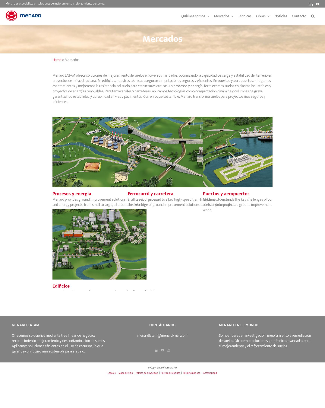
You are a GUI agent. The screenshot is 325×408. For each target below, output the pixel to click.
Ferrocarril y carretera (181, 148)
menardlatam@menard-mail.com (162, 335)
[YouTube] (162, 350)
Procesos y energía (106, 148)
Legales (112, 373)
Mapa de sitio (125, 373)
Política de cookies (170, 373)
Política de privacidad (147, 373)
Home (57, 60)
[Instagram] (168, 350)
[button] (313, 16)
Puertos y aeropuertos (256, 148)
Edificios (106, 240)
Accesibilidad (210, 373)
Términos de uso (191, 373)
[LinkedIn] (156, 350)
